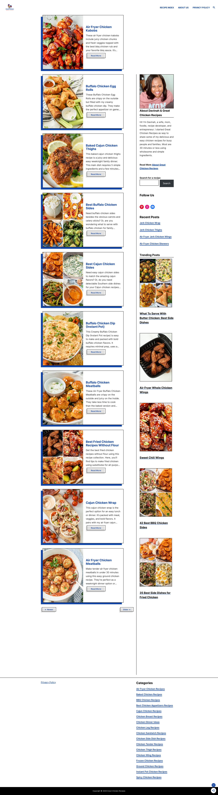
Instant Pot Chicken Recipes (151, 771)
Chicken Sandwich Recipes (151, 733)
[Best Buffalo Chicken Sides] (63, 220)
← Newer (49, 609)
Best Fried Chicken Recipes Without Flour (103, 443)
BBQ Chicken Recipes (148, 700)
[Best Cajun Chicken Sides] (63, 279)
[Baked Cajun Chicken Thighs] (63, 161)
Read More (96, 56)
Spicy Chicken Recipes (148, 777)
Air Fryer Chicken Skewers (154, 243)
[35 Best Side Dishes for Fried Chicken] (157, 562)
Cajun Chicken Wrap (101, 503)
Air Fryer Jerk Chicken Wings (156, 236)
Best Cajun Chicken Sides (100, 265)
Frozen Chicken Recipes (149, 760)
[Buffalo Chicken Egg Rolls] (63, 101)
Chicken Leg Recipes (147, 727)
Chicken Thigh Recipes (148, 749)
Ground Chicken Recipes (149, 766)
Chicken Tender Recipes (149, 744)
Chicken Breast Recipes (149, 716)
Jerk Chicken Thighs (151, 230)
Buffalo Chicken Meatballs (97, 384)
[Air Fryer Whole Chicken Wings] (157, 357)
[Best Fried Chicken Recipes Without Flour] (63, 457)
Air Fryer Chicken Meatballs (99, 562)
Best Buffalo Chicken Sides (101, 206)
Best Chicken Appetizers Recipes (154, 705)
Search (166, 183)
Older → (127, 609)
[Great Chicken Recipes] (30, 7)
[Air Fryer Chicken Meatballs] (63, 575)
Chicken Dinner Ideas (148, 722)
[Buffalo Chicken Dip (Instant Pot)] (63, 338)
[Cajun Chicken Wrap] (63, 516)
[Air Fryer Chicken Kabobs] (63, 42)
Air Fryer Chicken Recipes (150, 689)
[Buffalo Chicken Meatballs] (63, 398)
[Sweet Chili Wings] (157, 427)
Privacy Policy (48, 682)
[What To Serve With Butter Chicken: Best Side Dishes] (157, 283)
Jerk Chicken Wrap (150, 223)
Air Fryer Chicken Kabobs (99, 28)
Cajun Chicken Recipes (148, 711)
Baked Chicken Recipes (149, 694)
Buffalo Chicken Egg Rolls (101, 88)
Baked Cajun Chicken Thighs (102, 147)
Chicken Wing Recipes (148, 755)
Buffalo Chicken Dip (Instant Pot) (100, 325)
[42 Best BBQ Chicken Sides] (157, 492)
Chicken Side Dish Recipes (150, 738)
